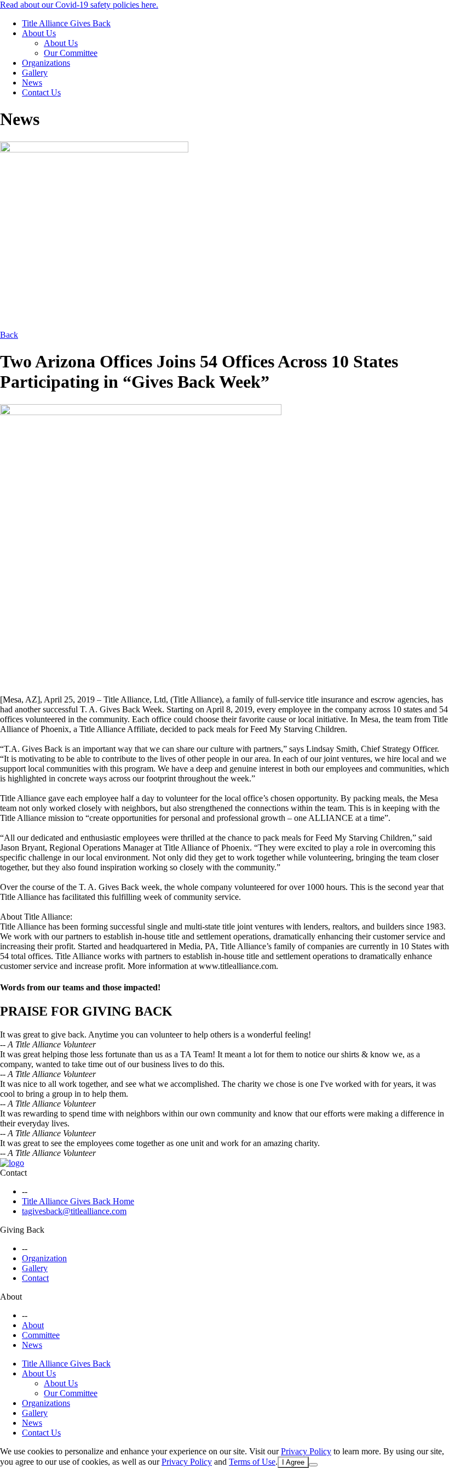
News (32, 82)
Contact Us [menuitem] (41, 1432)
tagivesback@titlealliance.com (74, 1211)
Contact (13, 1172)
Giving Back (22, 1229)
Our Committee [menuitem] (70, 1393)
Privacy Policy (306, 1451)
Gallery (35, 72)
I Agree (293, 1462)
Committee (41, 1335)
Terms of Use (252, 1461)
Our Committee (70, 53)
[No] (313, 1464)
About (11, 1296)
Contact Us (41, 92)
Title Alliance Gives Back (66, 23)
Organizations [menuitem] (46, 1403)
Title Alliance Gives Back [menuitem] (66, 1363)
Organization (44, 1258)
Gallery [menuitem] (35, 1413)
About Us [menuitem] (39, 1373)
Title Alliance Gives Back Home (78, 1201)
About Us (39, 33)
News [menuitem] (32, 1422)
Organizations (46, 62)
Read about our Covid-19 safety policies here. (79, 4)
